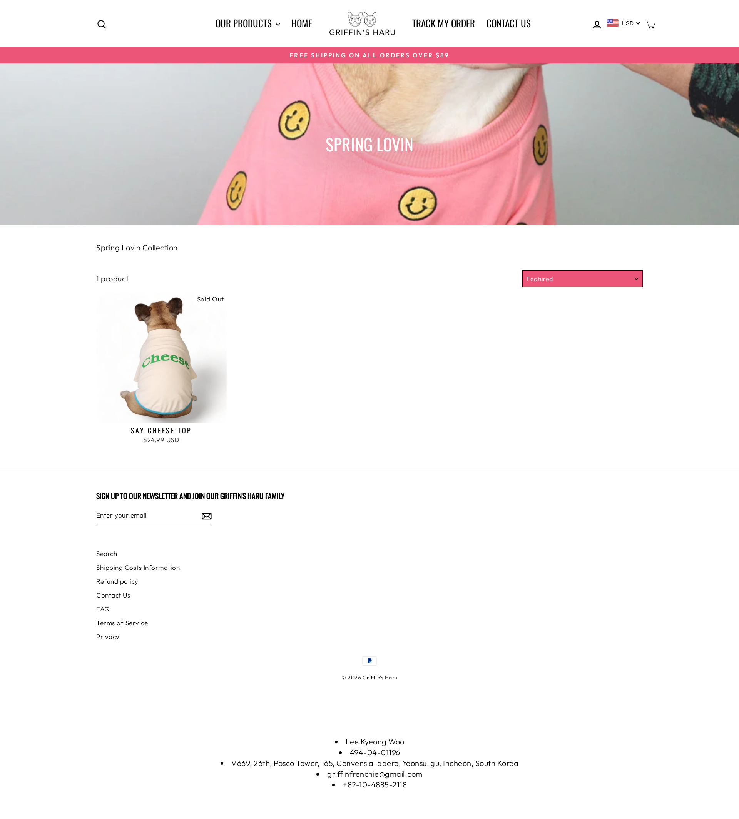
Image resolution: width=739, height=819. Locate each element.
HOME (301, 23)
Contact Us (113, 595)
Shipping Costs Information (138, 567)
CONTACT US (509, 23)
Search (106, 553)
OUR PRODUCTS (245, 23)
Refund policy (117, 581)
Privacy (108, 637)
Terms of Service (122, 623)
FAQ (103, 609)
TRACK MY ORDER (443, 23)
